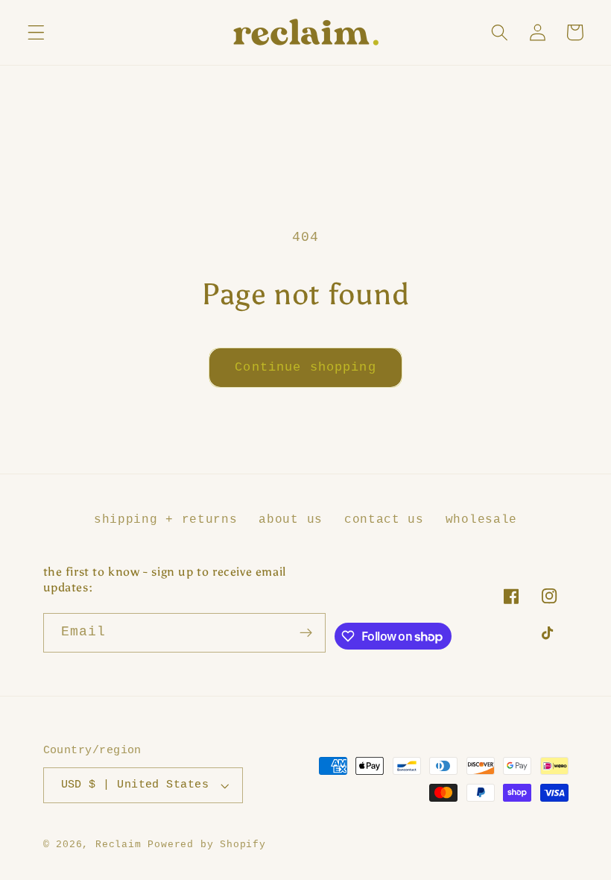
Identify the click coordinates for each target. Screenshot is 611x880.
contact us (384, 520)
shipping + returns (165, 520)
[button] (36, 32)
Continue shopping (305, 367)
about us (291, 520)
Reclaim (118, 844)
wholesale (481, 520)
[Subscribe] (307, 633)
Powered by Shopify (207, 844)
